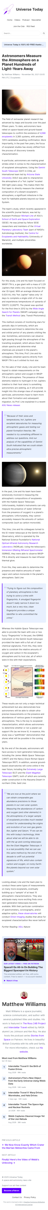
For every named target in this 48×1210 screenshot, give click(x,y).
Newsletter (36, 20)
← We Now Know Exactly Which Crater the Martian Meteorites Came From (23, 1146)
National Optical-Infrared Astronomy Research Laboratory (21, 543)
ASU (20, 926)
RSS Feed (31, 26)
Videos (17, 20)
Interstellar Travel (17, 1027)
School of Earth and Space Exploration (21, 219)
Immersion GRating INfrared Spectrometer (22, 550)
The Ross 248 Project (34, 1023)
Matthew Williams (12, 74)
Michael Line (27, 215)
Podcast (26, 20)
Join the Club (19, 26)
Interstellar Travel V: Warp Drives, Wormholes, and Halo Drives (25, 1094)
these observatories (27, 913)
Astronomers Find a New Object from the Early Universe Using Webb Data (27, 1081)
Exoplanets (15, 78)
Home (9, 20)
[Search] (43, 33)
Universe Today (29, 9)
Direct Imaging (17, 916)
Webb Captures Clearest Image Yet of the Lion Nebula (26, 1117)
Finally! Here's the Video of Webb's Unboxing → (20, 1161)
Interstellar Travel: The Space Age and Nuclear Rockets (26, 1106)
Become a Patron (11, 1190)
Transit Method (13, 315)
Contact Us (17, 1197)
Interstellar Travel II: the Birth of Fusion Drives (24, 1067)
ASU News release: (11, 405)
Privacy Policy (30, 1197)
